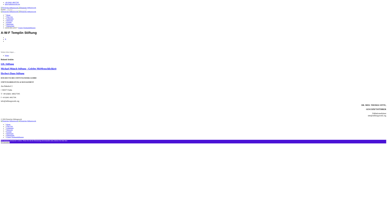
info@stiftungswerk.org (12, 4)
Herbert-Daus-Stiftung (12, 73)
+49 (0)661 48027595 (12, 2)
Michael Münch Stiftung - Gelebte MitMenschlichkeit (28, 68)
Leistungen (10, 19)
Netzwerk (9, 20)
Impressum (9, 24)
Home (8, 15)
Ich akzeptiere (5, 142)
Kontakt (9, 22)
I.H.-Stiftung (7, 64)
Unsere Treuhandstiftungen (26, 28)
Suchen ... (4, 9)
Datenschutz (10, 26)
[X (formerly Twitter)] (5, 39)
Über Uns (9, 17)
